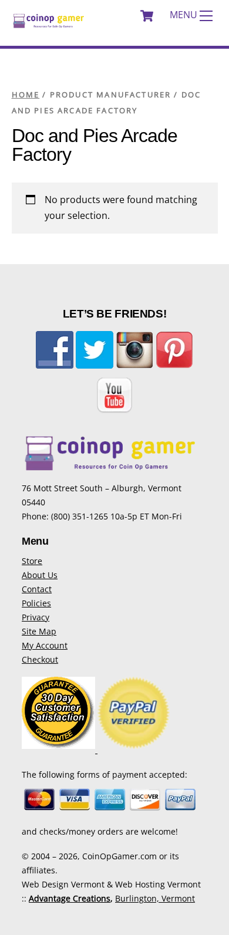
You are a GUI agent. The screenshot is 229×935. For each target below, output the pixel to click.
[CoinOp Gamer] (48, 24)
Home (26, 94)
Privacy (35, 617)
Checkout (40, 659)
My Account (45, 645)
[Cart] (147, 16)
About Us (40, 574)
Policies (36, 603)
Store (32, 560)
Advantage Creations (69, 898)
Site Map (39, 631)
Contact (37, 589)
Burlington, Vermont (155, 898)
